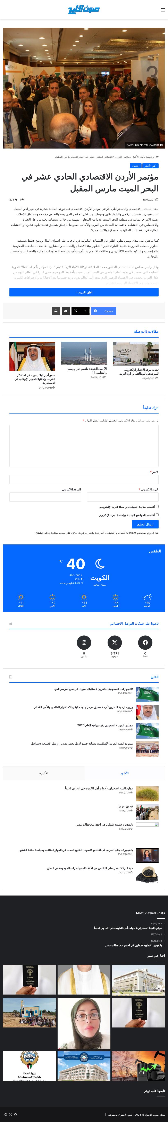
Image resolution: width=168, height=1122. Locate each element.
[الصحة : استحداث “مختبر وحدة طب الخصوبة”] (84, 980)
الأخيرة (43, 773)
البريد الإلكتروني (149, 489)
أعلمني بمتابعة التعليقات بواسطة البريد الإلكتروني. (127, 506)
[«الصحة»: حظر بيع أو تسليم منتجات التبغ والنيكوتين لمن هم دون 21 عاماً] (29, 1066)
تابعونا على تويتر (154, 1091)
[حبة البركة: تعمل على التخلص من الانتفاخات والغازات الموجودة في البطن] (147, 874)
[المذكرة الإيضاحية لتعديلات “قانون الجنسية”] (29, 980)
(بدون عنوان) (125, 806)
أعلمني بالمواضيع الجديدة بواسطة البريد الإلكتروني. (126, 515)
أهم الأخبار (138, 156)
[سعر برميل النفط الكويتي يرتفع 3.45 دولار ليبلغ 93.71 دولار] (138, 1066)
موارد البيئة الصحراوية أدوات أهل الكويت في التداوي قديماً (99, 788)
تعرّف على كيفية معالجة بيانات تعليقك (56, 532)
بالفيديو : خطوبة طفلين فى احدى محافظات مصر (104, 824)
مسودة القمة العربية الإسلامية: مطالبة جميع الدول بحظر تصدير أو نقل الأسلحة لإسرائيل (82, 743)
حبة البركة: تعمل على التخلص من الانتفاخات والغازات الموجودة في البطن (90, 868)
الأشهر (124, 773)
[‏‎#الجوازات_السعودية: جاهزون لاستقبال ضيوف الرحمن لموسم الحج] (147, 694)
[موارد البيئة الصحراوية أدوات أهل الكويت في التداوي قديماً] (147, 793)
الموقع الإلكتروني (71, 489)
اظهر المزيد (85, 292)
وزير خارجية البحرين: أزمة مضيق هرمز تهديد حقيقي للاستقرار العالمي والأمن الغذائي (83, 707)
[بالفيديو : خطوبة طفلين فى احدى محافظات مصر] (147, 833)
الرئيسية (151, 156)
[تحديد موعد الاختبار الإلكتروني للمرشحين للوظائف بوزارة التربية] (136, 353)
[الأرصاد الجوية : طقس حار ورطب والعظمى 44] (84, 353)
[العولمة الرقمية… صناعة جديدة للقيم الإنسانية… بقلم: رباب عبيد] (84, 1023)
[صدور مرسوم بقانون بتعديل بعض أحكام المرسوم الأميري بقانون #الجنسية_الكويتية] (138, 1013)
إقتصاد (135, 165)
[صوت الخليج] (84, 9)
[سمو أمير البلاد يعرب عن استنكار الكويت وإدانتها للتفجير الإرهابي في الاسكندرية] (32, 356)
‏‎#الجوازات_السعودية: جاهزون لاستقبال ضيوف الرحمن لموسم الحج (93, 689)
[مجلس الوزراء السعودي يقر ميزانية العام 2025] (147, 731)
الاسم (154, 472)
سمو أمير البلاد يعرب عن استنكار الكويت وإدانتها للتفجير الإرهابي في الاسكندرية (35, 378)
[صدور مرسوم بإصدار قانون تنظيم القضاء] (138, 980)
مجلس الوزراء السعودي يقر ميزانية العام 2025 (105, 725)
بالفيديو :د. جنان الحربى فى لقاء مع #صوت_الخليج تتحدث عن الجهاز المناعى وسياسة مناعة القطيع (76, 850)
